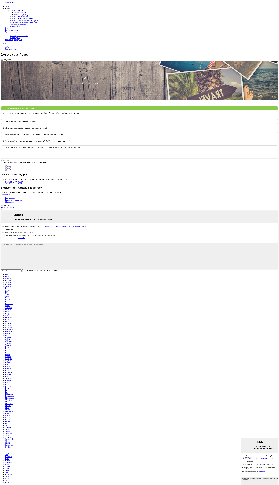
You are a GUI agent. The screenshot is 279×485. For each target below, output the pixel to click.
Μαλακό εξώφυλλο (20, 14)
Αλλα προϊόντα (15, 26)
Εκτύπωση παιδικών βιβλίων (20, 16)
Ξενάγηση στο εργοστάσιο (19, 36)
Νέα (6, 28)
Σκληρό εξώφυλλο (20, 12)
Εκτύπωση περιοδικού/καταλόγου (21, 18)
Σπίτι (7, 6)
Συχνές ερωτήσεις (11, 30)
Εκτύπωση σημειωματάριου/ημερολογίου (24, 20)
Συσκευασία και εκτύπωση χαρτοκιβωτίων (24, 22)
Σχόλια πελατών (15, 34)
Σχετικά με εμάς (10, 32)
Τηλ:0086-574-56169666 (14, 183)
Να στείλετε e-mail (7, 208)
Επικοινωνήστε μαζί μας (13, 40)
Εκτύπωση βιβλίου (16, 10)
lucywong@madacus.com (14, 181)
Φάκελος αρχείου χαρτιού (18, 24)
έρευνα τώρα (5, 194)
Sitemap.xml (9, 202)
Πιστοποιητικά (15, 38)
